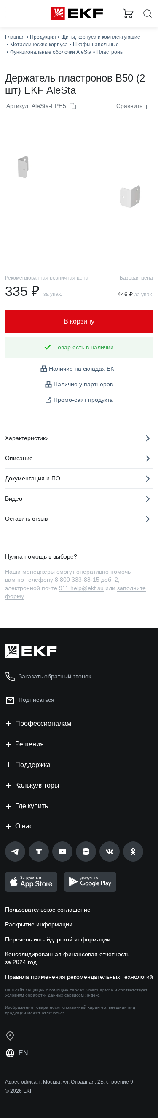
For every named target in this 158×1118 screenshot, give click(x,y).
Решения (29, 744)
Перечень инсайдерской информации (57, 939)
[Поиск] (147, 14)
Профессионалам (43, 723)
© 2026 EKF (19, 1091)
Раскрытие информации (38, 924)
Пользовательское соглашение (48, 909)
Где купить (31, 805)
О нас (24, 826)
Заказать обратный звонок (55, 676)
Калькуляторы (37, 785)
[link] (15, 851)
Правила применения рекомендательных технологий (79, 976)
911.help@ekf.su (81, 588)
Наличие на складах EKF (83, 368)
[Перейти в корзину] (128, 13)
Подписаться (36, 699)
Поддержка (33, 764)
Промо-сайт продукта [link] (83, 399)
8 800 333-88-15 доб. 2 (86, 579)
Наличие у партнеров (83, 384)
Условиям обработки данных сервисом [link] (44, 995)
